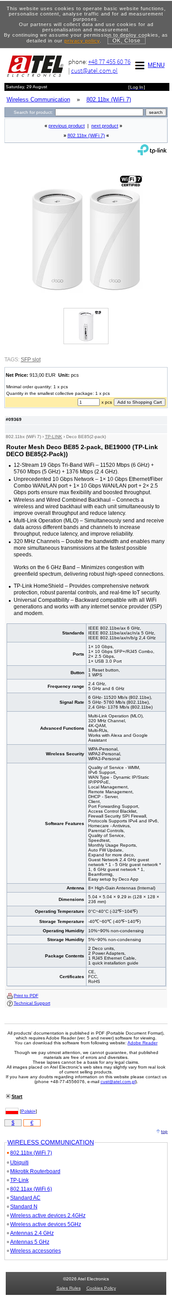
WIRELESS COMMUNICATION (50, 1142)
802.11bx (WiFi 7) (86, 135)
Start (16, 1096)
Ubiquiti (19, 1162)
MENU (156, 65)
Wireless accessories (35, 1251)
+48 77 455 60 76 (109, 61)
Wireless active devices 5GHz (45, 1224)
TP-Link (19, 1180)
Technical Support (32, 1003)
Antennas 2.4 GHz (32, 1233)
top (164, 1131)
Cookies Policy (101, 1288)
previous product (67, 125)
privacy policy (82, 40)
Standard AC (25, 1198)
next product (104, 125)
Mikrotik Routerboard (35, 1171)
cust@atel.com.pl (94, 70)
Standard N (23, 1207)
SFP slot (31, 359)
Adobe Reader (142, 1042)
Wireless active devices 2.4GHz (48, 1215)
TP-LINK (53, 436)
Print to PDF (26, 995)
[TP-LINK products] (152, 153)
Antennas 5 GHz (29, 1242)
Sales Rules (68, 1288)
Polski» (28, 1111)
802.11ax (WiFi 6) (31, 1189)
